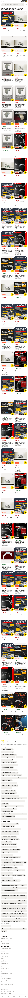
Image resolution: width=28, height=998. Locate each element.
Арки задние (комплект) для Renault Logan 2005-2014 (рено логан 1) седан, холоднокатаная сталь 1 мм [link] (7, 492)
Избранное (14, 996)
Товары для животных (5, 976)
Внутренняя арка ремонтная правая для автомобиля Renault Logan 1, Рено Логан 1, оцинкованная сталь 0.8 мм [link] (7, 419)
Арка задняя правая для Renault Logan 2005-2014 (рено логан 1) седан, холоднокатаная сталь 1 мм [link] (7, 55)
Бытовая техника (4, 956)
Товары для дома (4, 963)
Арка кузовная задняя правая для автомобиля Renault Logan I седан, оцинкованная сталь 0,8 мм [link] (20, 492)
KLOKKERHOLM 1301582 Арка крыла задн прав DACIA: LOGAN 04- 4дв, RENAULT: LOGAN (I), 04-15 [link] (7, 567)
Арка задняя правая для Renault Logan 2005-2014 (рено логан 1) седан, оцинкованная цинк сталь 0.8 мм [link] (20, 80)
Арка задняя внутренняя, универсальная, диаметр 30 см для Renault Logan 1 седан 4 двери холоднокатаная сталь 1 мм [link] (20, 129)
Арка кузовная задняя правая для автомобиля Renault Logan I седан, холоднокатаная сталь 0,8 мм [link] (20, 542)
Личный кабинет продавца (6, 938)
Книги (2, 971)
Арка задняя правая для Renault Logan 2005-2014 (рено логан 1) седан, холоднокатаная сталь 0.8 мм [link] (20, 55)
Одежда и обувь (4, 961)
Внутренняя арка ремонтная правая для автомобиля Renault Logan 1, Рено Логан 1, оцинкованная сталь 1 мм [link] (20, 299)
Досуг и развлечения (5, 953)
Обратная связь (4, 986)
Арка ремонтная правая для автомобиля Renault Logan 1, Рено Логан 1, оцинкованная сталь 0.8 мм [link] (20, 663)
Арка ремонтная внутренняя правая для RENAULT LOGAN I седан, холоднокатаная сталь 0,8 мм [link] (7, 734)
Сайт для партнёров (5, 943)
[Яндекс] (10, 993)
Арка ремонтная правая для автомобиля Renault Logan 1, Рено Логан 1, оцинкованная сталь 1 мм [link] (20, 687)
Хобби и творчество (5, 968)
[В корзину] (12, 25)
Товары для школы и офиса (6, 973)
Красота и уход (4, 966)
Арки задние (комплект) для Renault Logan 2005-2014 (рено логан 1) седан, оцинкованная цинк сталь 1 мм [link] (7, 299)
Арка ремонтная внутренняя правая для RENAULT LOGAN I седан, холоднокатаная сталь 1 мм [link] (20, 712)
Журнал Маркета (4, 989)
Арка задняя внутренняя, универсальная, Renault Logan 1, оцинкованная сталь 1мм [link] (20, 105)
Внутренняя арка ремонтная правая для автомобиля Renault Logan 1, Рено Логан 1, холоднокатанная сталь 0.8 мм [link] (7, 276)
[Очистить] (22, 4)
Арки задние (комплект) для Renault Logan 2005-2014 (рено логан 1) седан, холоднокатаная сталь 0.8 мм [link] (20, 468)
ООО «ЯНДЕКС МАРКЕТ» (9, 991)
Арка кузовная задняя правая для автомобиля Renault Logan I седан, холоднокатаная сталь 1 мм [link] (20, 395)
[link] (7, 749)
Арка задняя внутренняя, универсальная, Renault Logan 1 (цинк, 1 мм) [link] (7, 152)
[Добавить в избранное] (12, 12)
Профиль (25, 996)
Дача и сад (3, 970)
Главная (3, 996)
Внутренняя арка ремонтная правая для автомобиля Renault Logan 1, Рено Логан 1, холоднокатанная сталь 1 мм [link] (7, 347)
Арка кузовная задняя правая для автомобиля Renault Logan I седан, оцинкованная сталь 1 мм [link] (20, 371)
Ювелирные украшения (5, 981)
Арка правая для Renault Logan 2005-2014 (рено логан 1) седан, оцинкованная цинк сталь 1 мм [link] (7, 177)
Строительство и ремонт (6, 978)
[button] (26, 5)
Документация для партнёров (7, 941)
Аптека (2, 965)
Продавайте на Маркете (6, 940)
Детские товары (4, 980)
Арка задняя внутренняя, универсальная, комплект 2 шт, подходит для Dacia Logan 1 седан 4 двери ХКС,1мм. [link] (7, 105)
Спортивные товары (5, 975)
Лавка (8, 996)
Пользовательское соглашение (7, 984)
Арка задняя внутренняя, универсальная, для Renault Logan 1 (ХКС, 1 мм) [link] (7, 129)
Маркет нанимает (4, 987)
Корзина (19, 996)
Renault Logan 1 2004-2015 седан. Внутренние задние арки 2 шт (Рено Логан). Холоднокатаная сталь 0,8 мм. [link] (7, 443)
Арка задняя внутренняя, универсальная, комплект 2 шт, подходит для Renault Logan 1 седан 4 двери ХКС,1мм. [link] (7, 80)
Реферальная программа (6, 948)
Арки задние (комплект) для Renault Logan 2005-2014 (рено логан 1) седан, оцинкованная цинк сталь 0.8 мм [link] (7, 517)
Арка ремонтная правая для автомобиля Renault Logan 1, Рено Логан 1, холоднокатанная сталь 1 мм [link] (7, 712)
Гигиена (2, 958)
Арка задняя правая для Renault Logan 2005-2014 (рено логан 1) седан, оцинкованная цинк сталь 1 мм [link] (20, 30)
